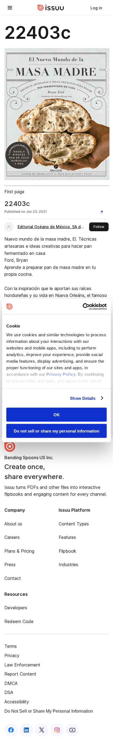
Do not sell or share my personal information (56, 430)
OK (56, 414)
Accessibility (16, 701)
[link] (96, 7)
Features (67, 537)
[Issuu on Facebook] (11, 730)
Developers (15, 607)
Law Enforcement (22, 665)
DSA (8, 692)
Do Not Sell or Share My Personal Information (48, 711)
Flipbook (67, 551)
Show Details (82, 398)
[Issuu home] (50, 8)
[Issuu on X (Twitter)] (41, 730)
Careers (12, 537)
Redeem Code (18, 621)
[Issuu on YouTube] (72, 730)
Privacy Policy (60, 374)
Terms (10, 646)
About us (13, 524)
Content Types (74, 524)
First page (14, 191)
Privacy (11, 655)
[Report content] (103, 212)
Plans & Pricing (19, 551)
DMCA (11, 683)
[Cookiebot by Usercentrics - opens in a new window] (83, 306)
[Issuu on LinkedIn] (26, 730)
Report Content (20, 674)
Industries (68, 564)
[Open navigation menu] (9, 7)
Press (10, 564)
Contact (12, 578)
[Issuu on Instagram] (57, 730)
